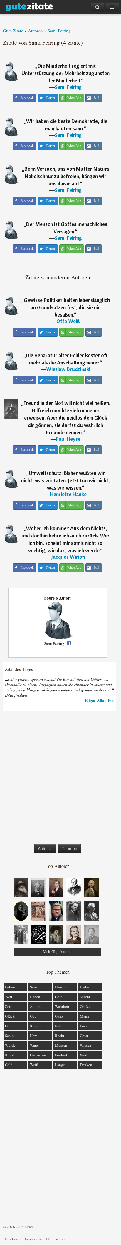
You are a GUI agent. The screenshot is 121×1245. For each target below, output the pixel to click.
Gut (33, 1016)
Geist (84, 1035)
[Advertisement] (60, 778)
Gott (58, 996)
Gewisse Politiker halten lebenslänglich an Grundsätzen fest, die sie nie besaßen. (67, 307)
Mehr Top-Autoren (58, 951)
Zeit (8, 1006)
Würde (10, 1045)
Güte (9, 1025)
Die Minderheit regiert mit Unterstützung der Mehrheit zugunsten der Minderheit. (65, 73)
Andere (35, 1006)
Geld (9, 1064)
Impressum (33, 1238)
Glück (10, 1016)
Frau (83, 1025)
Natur (59, 1025)
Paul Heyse (68, 438)
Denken (86, 1064)
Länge (60, 1064)
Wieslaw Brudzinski (68, 369)
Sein (33, 987)
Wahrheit (62, 1006)
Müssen (61, 1045)
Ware (34, 1045)
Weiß (34, 1064)
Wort (84, 1055)
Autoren (45, 848)
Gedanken (38, 1055)
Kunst (9, 1055)
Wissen (85, 1045)
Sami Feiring (68, 87)
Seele (9, 1035)
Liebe (84, 987)
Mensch (61, 987)
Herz (33, 1035)
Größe (85, 1006)
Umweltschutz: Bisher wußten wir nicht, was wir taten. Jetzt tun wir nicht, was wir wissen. (65, 480)
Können (36, 1025)
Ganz (59, 1016)
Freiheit (61, 1055)
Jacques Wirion (68, 556)
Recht (59, 1035)
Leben (10, 987)
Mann (84, 1016)
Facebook (12, 1238)
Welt (8, 996)
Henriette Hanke (68, 494)
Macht (85, 996)
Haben (35, 996)
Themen (69, 848)
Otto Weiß (68, 321)
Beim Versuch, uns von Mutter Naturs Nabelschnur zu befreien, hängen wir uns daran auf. (66, 176)
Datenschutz (56, 1238)
